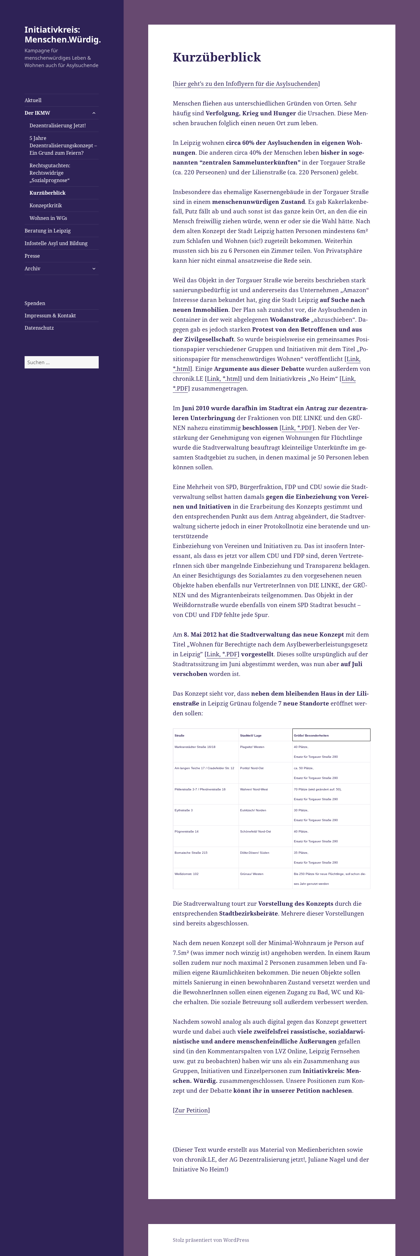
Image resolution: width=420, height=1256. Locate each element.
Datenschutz (39, 327)
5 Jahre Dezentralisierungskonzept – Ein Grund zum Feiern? (63, 145)
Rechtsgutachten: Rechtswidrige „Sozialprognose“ (50, 173)
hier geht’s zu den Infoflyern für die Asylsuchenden (246, 84)
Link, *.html (223, 379)
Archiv (32, 268)
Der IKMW (37, 112)
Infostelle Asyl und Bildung (56, 243)
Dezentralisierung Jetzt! (58, 125)
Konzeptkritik (46, 205)
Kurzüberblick (47, 192)
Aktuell (33, 100)
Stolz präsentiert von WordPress (211, 1240)
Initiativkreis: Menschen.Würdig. (63, 34)
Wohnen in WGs (48, 218)
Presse (32, 255)
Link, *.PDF (297, 428)
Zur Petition (191, 1110)
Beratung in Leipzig (48, 230)
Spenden (35, 303)
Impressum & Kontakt (50, 315)
